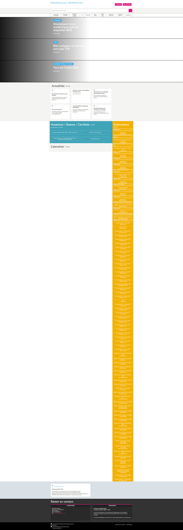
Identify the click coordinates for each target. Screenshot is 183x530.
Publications (121, 125)
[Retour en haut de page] (5, 524)
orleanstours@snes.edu (60, 513)
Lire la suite (56, 33)
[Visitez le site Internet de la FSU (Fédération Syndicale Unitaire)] (60, 527)
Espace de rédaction (57, 528)
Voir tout (68, 86)
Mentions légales (129, 524)
